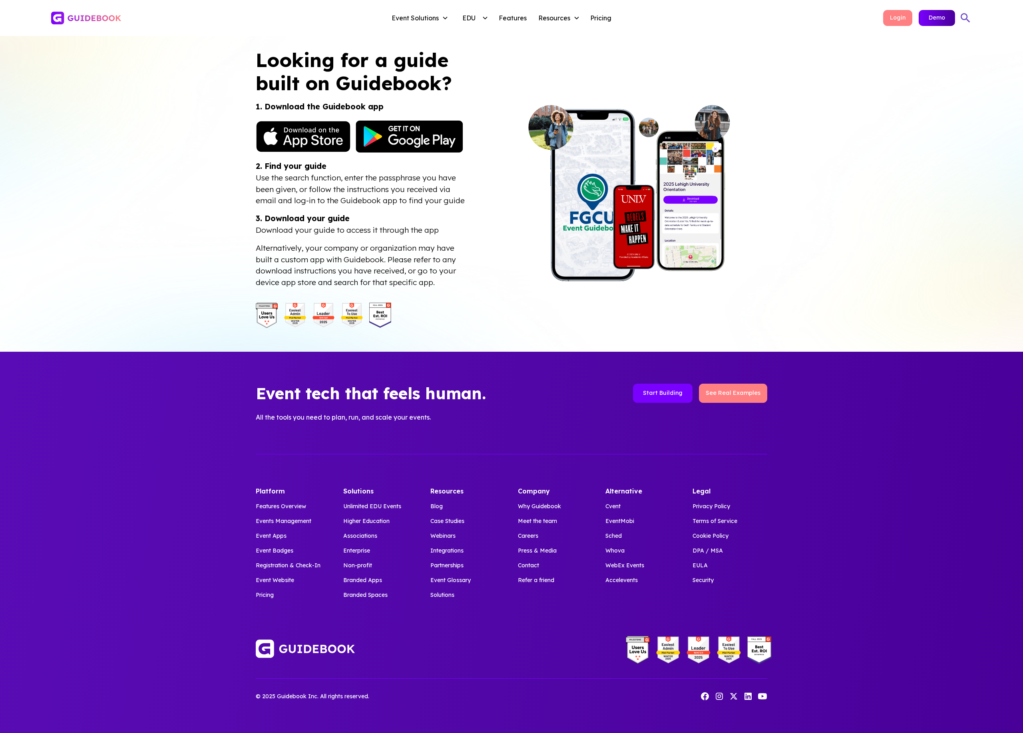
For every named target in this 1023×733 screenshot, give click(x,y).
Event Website (275, 580)
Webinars (443, 535)
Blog (436, 506)
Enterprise (356, 550)
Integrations (447, 550)
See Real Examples (733, 392)
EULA (700, 565)
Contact (528, 565)
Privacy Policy (711, 506)
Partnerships (447, 565)
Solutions (442, 594)
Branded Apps (362, 580)
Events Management (283, 521)
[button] (421, 18)
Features (513, 18)
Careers (528, 535)
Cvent (613, 506)
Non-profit (357, 565)
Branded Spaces (365, 594)
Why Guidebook (539, 506)
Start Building (663, 392)
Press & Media (537, 550)
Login (898, 17)
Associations (360, 535)
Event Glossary (450, 580)
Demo (937, 17)
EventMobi (619, 521)
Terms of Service (715, 521)
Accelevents (621, 580)
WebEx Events (624, 565)
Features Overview (281, 506)
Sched (613, 535)
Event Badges (274, 550)
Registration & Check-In (288, 565)
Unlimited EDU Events (372, 506)
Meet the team (537, 521)
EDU (469, 18)
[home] (146, 18)
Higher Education (366, 521)
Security (703, 580)
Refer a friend (536, 580)
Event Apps (271, 535)
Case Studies (447, 521)
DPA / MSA (708, 550)
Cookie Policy (710, 535)
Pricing (600, 18)
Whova (615, 550)
